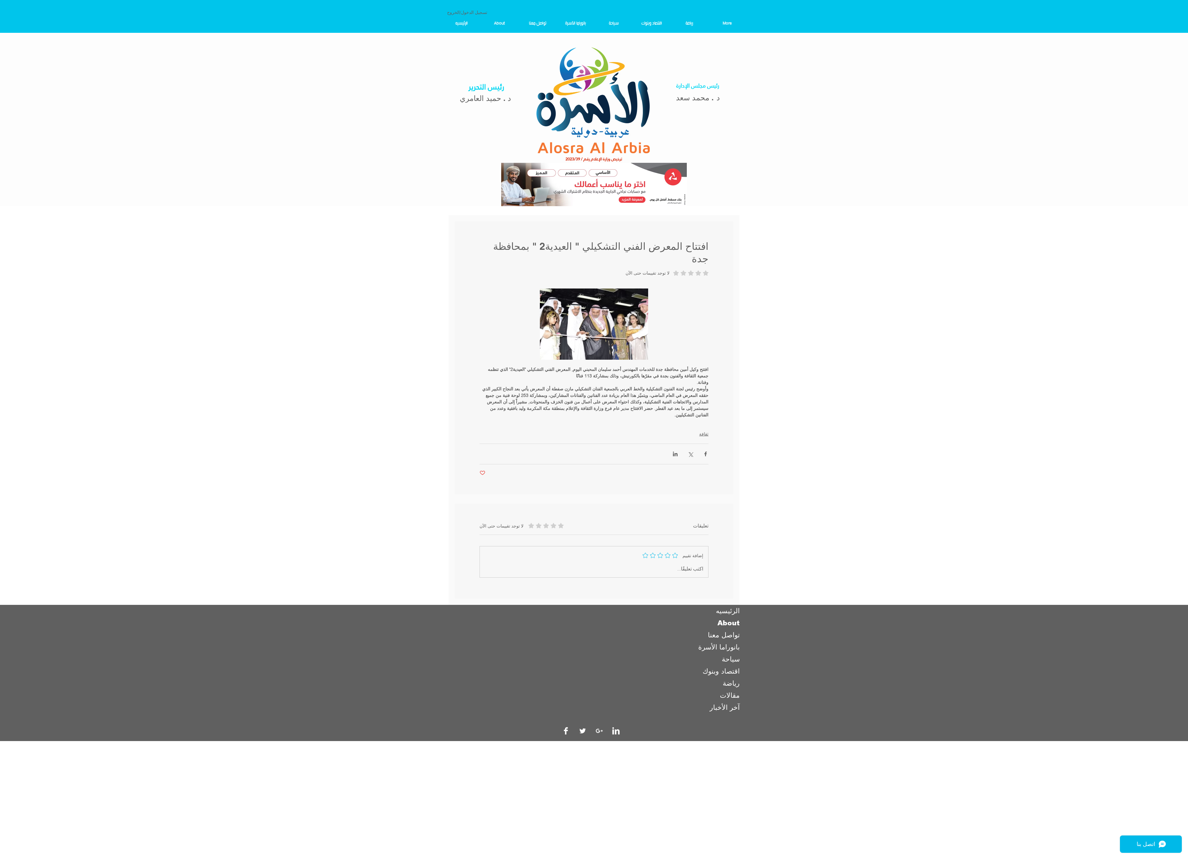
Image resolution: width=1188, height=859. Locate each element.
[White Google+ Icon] (599, 731)
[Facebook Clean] (566, 731)
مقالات (730, 695)
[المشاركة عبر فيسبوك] (705, 454)
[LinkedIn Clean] (616, 731)
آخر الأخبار (725, 707)
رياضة (731, 683)
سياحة (731, 659)
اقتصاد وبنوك (721, 671)
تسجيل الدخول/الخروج (467, 12)
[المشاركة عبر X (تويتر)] (690, 454)
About (728, 623)
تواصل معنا (724, 635)
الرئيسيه (728, 611)
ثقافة (703, 434)
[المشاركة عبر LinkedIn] (675, 454)
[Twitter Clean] (582, 731)
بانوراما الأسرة (719, 647)
